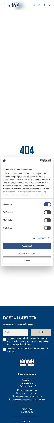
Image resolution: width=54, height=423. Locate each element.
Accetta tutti (27, 246)
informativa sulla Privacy (36, 338)
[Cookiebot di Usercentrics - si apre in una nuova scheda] (40, 160)
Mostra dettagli (39, 238)
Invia (41, 332)
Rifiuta (27, 261)
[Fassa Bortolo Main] (27, 362)
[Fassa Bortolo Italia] (14, 4)
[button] (34, 5)
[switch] (47, 212)
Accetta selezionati (27, 253)
